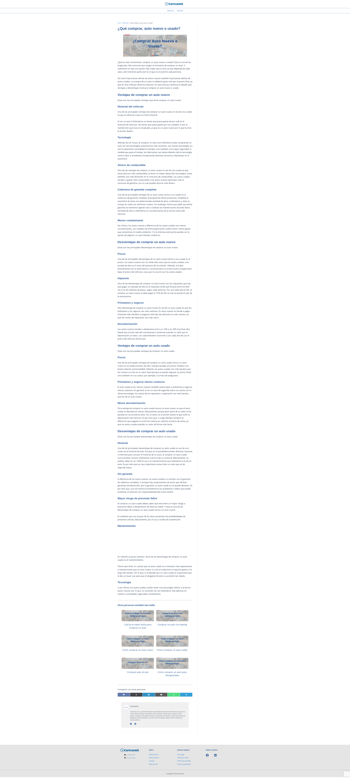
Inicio (119, 23)
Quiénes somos (154, 754)
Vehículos (170, 11)
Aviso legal (180, 754)
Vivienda (180, 11)
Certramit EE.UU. (131, 758)
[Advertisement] (155, 542)
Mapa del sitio (153, 764)
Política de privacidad (184, 761)
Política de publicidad (184, 764)
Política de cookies (183, 758)
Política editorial (154, 758)
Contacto (151, 761)
